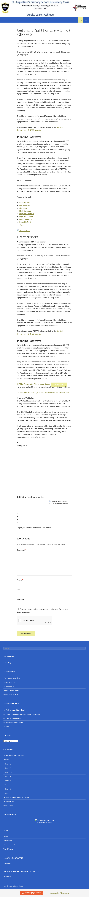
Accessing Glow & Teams (14, 722)
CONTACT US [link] (22, 488)
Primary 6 (7, 789)
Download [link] (59, 384)
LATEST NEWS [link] (22, 454)
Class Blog (7, 663)
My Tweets (7, 863)
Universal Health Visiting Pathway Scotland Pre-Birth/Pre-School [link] (43, 392)
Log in (5, 836)
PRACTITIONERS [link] (23, 467)
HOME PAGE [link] (22, 450)
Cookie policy (54, 893)
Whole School (8, 806)
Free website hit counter (44, 822)
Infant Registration (10, 686)
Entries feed (7, 841)
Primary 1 (7, 764)
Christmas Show (9, 682)
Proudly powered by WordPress (13, 886)
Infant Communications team (13, 755)
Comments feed (9, 845)
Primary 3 (7, 776)
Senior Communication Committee (16, 797)
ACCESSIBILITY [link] (22, 479)
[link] (24, 202)
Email (19, 589)
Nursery (6, 760)
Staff (7, 727)
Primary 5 (7, 785)
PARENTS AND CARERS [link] (26, 463)
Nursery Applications (11, 690)
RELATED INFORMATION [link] (26, 471)
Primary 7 (7, 793)
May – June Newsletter (11, 678)
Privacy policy (64, 893)
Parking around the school (15, 710)
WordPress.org (8, 849)
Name (20, 580)
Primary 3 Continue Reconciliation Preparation (23, 714)
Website (20, 599)
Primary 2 (7, 768)
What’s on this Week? (13, 718)
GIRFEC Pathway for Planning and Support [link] (34, 384)
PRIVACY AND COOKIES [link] (26, 475)
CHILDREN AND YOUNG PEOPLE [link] (29, 458)
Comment (21, 550)
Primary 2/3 (7, 772)
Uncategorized (8, 801)
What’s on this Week (10, 695)
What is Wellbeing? (26, 398)
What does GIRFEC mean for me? (32, 242)
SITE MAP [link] (20, 484)
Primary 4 (7, 781)
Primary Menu (86, 20)
